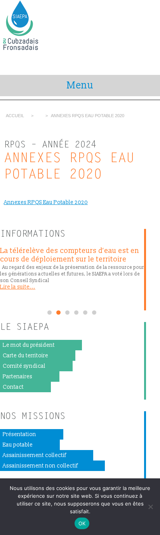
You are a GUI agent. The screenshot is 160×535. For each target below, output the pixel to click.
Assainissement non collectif (40, 465)
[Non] (150, 507)
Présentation (19, 434)
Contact (13, 387)
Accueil (15, 115)
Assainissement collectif (34, 455)
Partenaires (17, 376)
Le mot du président (29, 345)
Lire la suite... (17, 287)
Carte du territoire (25, 355)
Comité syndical (24, 366)
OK (82, 523)
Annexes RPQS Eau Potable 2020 (46, 202)
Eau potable (18, 445)
